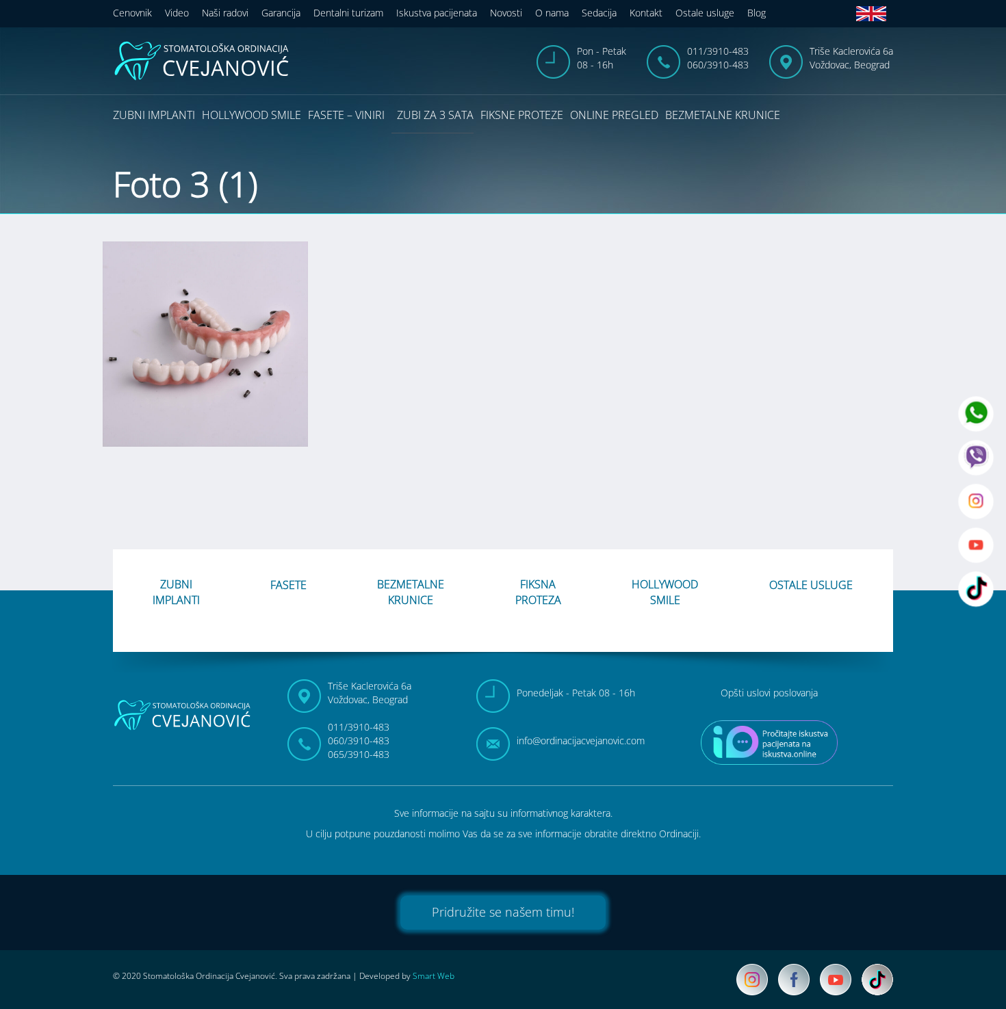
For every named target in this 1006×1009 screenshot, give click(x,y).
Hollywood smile (251, 114)
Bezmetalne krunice (722, 114)
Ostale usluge (704, 12)
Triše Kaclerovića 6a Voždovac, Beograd (851, 57)
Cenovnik (132, 12)
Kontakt (646, 12)
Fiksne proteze (521, 114)
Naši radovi (225, 12)
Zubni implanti (154, 114)
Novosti (506, 12)
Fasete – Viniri (346, 114)
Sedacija (599, 12)
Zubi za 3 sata (435, 114)
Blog (756, 12)
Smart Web (433, 976)
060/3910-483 (718, 64)
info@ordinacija (581, 740)
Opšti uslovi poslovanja (769, 692)
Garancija (280, 12)
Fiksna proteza (538, 592)
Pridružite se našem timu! (503, 912)
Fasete (288, 584)
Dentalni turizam (348, 12)
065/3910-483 (358, 754)
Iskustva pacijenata (436, 12)
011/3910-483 (718, 50)
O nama (552, 12)
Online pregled (614, 114)
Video (177, 12)
